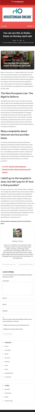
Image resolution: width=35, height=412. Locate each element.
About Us (7, 389)
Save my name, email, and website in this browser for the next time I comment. (17, 320)
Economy (7, 358)
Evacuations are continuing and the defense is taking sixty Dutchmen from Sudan (10, 264)
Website (5, 311)
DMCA (6, 397)
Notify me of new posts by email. (13, 329)
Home (6, 346)
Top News (7, 350)
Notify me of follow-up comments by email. (16, 325)
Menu (5, 26)
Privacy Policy (9, 401)
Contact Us (8, 377)
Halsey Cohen (17, 60)
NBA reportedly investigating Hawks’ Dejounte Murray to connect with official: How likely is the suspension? (26, 264)
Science (7, 361)
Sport (6, 369)
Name (5, 298)
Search (29, 26)
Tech (5, 57)
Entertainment (9, 373)
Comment (6, 281)
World (6, 354)
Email (5, 304)
